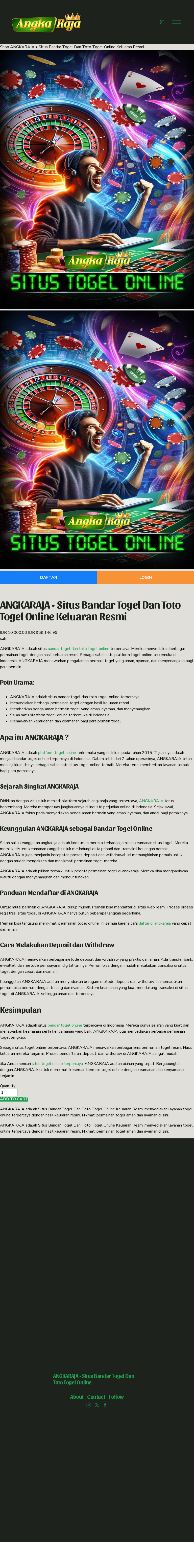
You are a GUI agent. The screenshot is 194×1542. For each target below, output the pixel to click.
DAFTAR (48, 577)
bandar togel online (65, 1025)
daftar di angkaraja (155, 923)
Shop (4, 47)
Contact (96, 1396)
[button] (14, 1099)
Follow (116, 1396)
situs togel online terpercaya (57, 1063)
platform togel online (57, 752)
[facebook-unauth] (105, 1404)
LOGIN (145, 577)
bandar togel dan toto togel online (78, 648)
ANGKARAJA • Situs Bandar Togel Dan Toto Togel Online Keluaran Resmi (77, 47)
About (77, 1396)
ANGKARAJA (151, 801)
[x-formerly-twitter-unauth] (97, 1404)
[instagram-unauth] (88, 1404)
